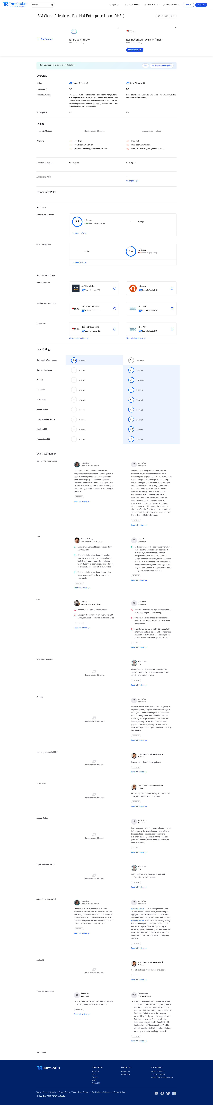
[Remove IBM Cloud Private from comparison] (118, 27)
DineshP (84, 602)
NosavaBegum (85, 463)
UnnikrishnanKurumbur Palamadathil (150, 754)
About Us (95, 1071)
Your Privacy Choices (80, 1092)
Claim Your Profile (158, 1074)
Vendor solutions (131, 5)
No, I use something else (161, 66)
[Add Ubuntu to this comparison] (171, 288)
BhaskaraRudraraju (87, 539)
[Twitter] (168, 1093)
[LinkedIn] (174, 1093)
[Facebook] (162, 1093)
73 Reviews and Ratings (76, 43)
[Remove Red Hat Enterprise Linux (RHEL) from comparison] (175, 27)
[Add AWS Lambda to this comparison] (114, 288)
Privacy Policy (64, 1092)
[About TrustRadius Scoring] (71, 83)
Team (94, 1074)
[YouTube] (156, 1093)
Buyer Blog (125, 1074)
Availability (40, 390)
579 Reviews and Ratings (134, 43)
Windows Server (137, 909)
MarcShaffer (142, 661)
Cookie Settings (120, 1092)
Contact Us (96, 1083)
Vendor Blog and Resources (162, 1077)
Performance (41, 400)
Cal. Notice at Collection (101, 1092)
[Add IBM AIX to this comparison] (171, 308)
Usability (39, 380)
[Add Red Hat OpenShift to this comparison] (114, 308)
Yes (145, 66)
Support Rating (42, 410)
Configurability (42, 429)
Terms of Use (41, 1092)
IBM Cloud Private (79, 39)
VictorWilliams (143, 994)
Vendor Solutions (157, 1071)
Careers (95, 1077)
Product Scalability (43, 439)
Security (53, 1092)
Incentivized (79, 496)
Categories (114, 5)
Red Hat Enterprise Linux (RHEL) (144, 39)
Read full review (80, 501)
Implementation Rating (45, 419)
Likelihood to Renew (44, 370)
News (94, 1080)
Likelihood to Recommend (46, 360)
